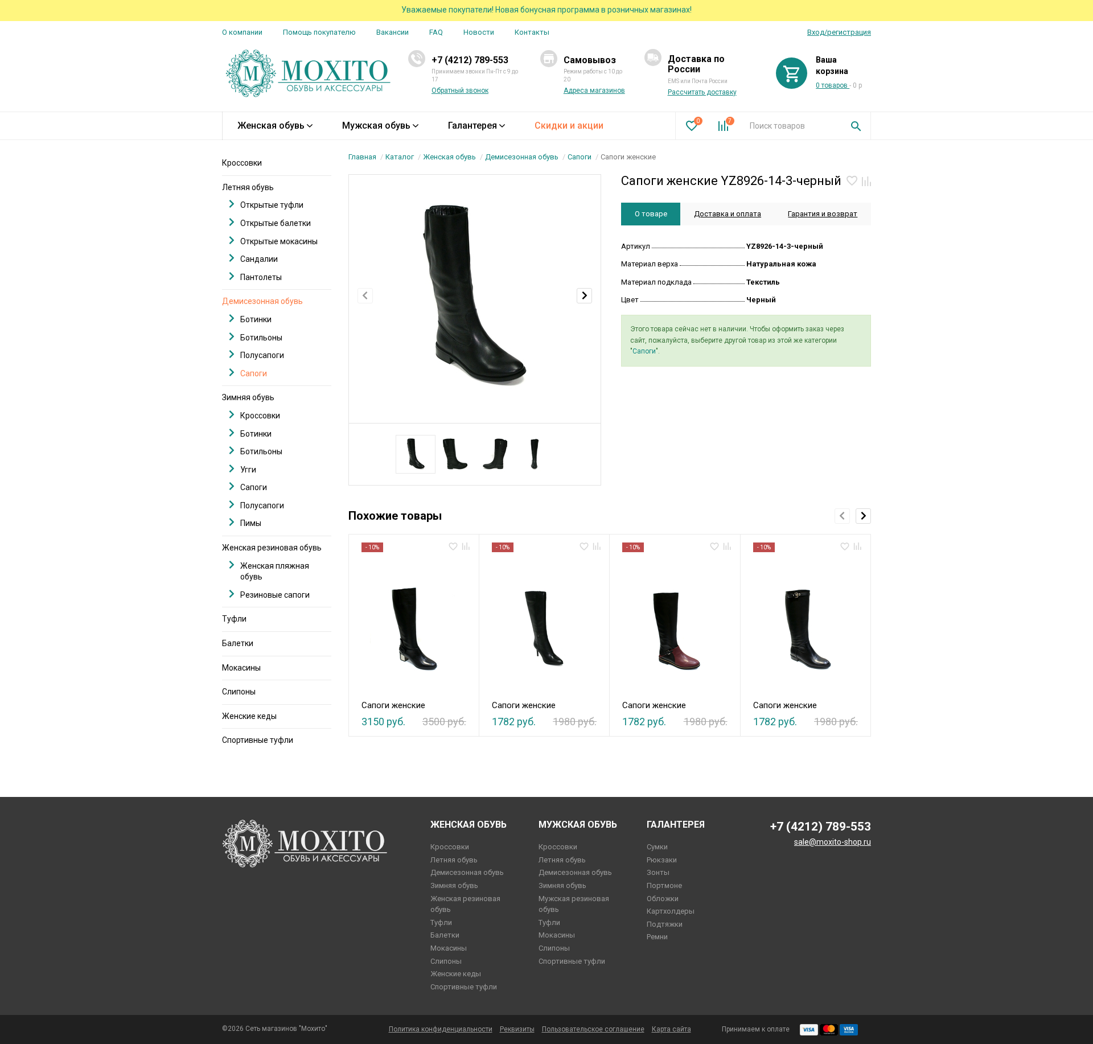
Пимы (250, 523)
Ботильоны (261, 337)
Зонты (658, 872)
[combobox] (791, 126)
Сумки (657, 846)
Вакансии (392, 32)
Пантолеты (261, 277)
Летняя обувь (248, 187)
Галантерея (472, 125)
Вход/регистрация (839, 32)
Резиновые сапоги (275, 594)
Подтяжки (665, 924)
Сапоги (579, 157)
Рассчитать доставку (702, 92)
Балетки (237, 643)
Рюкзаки (662, 860)
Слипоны (239, 691)
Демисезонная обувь (521, 157)
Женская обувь (271, 125)
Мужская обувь (376, 125)
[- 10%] (413, 623)
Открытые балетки (275, 223)
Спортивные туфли (257, 740)
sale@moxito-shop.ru (832, 841)
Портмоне (664, 885)
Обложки (663, 898)
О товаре (651, 213)
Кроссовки (242, 162)
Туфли (234, 618)
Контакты (532, 32)
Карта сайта (671, 1029)
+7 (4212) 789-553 (470, 60)
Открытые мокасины (279, 241)
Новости (478, 32)
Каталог (399, 157)
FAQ (436, 32)
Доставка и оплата (727, 213)
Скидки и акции (569, 125)
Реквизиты (517, 1029)
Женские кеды (249, 716)
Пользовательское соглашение (593, 1029)
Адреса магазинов (594, 90)
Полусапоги (262, 355)
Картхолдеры (671, 911)
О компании (242, 32)
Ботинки (256, 319)
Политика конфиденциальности (440, 1029)
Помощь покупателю (319, 32)
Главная (362, 157)
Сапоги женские (393, 705)
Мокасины (241, 667)
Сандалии (259, 259)
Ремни (657, 936)
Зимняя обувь (248, 397)
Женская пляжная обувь (274, 571)
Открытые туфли (271, 204)
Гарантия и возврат (822, 213)
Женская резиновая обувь (272, 547)
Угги (248, 469)
